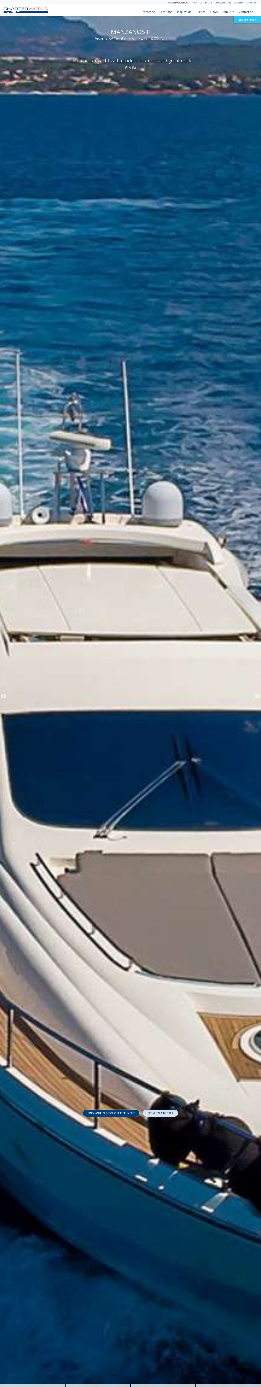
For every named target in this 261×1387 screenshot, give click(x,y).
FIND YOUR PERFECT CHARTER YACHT (111, 1113)
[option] (130, 693)
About (226, 11)
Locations (165, 11)
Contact (244, 11)
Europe (208, 2)
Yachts (146, 11)
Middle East (220, 2)
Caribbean (238, 2)
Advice (201, 11)
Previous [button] (3, 696)
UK (201, 2)
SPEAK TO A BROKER (160, 1113)
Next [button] (257, 696)
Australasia (251, 2)
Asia (229, 2)
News (214, 11)
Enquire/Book (247, 19)
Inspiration (184, 11)
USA (195, 2)
